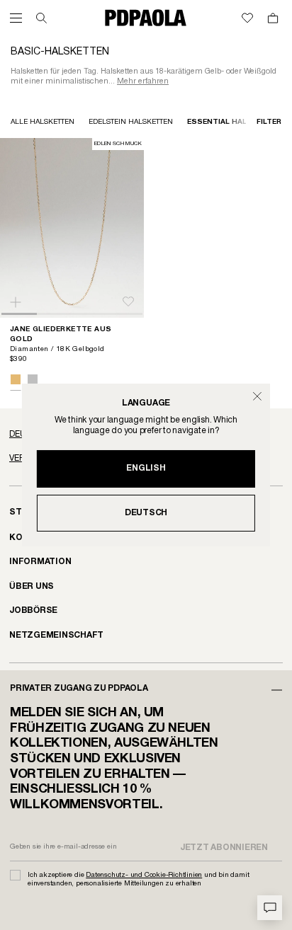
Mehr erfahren (143, 81)
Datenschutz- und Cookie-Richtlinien (144, 875)
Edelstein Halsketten (131, 122)
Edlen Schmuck (118, 144)
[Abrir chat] (269, 907)
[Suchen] (41, 18)
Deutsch (146, 513)
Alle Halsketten (42, 122)
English (145, 468)
